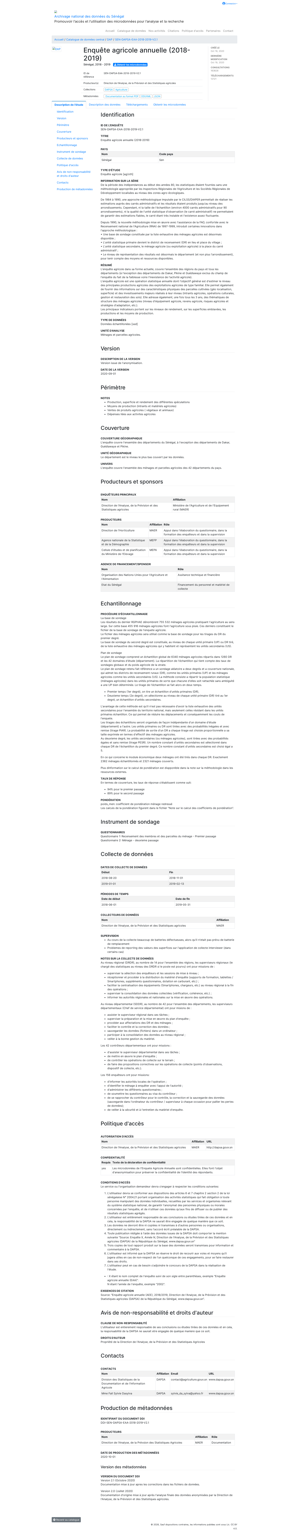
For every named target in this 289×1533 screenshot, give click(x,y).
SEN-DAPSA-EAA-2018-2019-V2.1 (136, 39)
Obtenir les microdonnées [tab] (169, 104)
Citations (173, 30)
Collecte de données (70, 158)
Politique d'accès (192, 30)
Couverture (64, 131)
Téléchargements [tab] (137, 104)
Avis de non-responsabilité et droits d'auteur (73, 173)
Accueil (110, 30)
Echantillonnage (67, 145)
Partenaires (213, 30)
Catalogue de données (131, 30)
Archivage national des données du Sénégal (89, 16)
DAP (109, 39)
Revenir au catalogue (67, 1519)
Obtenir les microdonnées (131, 64)
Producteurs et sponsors (72, 138)
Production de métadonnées (75, 189)
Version (61, 118)
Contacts (62, 182)
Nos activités (157, 30)
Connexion (230, 3)
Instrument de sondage (71, 151)
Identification (65, 111)
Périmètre (63, 125)
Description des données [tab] (104, 104)
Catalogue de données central (85, 39)
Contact (228, 30)
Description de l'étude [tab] (69, 104)
